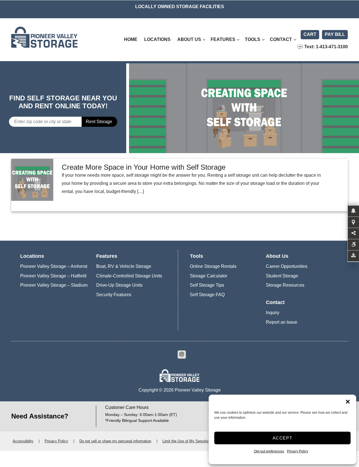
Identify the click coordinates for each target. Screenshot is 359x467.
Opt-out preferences (269, 451)
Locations (157, 39)
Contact (281, 39)
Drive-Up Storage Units (119, 285)
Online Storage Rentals (213, 266)
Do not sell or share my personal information (115, 441)
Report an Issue (281, 322)
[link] (244, 108)
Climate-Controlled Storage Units (129, 275)
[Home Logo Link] (57, 40)
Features (223, 39)
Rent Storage (99, 121)
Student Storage (282, 275)
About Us (189, 39)
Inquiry (272, 312)
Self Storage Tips (207, 285)
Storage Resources (285, 285)
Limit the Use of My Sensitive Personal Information (203, 441)
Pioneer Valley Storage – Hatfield (53, 275)
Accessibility (23, 441)
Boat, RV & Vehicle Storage (123, 266)
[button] (348, 401)
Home (130, 39)
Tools (252, 39)
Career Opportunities (286, 266)
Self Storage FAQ (207, 294)
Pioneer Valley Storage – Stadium (54, 285)
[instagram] (182, 354)
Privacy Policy (297, 451)
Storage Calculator (208, 275)
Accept (283, 438)
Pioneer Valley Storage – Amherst (53, 266)
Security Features (113, 294)
